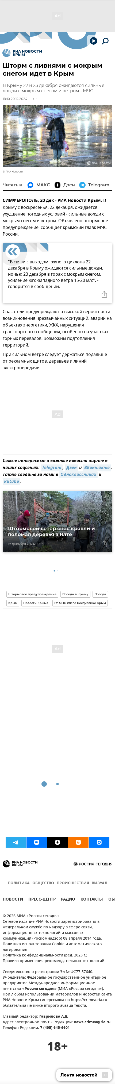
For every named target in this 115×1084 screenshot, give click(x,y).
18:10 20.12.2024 (15, 99)
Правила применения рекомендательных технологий (53, 961)
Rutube (11, 481)
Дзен (71, 467)
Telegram (51, 467)
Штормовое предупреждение (32, 594)
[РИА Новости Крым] (22, 53)
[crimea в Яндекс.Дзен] (57, 842)
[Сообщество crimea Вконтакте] (36, 842)
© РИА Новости (13, 172)
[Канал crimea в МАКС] (99, 842)
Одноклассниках (78, 474)
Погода (100, 594)
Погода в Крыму (75, 594)
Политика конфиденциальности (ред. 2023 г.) (45, 955)
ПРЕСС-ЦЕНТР (42, 900)
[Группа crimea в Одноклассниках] (78, 842)
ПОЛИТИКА (19, 883)
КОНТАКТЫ (91, 900)
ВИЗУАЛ (99, 883)
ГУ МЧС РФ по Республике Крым (80, 603)
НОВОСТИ (13, 900)
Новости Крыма (35, 603)
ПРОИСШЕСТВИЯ (73, 883)
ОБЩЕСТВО (43, 883)
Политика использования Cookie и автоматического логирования (52, 947)
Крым (12, 603)
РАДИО (68, 900)
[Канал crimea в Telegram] (16, 842)
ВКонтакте (97, 467)
